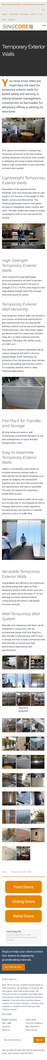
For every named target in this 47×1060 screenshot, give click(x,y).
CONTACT (11, 20)
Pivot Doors (24, 887)
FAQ (40, 14)
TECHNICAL (24, 14)
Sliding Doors (23, 901)
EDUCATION (13, 14)
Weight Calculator (9, 1020)
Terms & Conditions (34, 1023)
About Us (6, 1030)
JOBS (4, 20)
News (4, 872)
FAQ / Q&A (6, 1023)
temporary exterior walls (21, 872)
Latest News (30, 1020)
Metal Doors (23, 916)
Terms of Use (31, 1030)
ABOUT (4, 14)
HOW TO (34, 14)
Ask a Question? (32, 1026)
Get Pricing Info (13, 967)
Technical (6, 1026)
